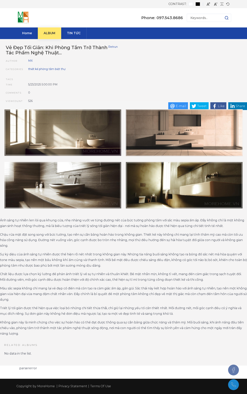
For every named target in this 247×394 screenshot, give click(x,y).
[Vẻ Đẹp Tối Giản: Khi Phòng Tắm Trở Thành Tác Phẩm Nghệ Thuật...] (62, 133)
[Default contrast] (191, 4)
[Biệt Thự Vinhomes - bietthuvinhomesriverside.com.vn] (23, 17)
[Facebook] (233, 370)
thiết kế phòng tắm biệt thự (46, 69)
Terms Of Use (100, 386)
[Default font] (228, 4)
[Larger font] (208, 4)
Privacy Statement (72, 386)
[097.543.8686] (233, 384)
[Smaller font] (215, 4)
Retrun (113, 47)
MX (30, 60)
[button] (222, 18)
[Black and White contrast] (198, 4)
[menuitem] (27, 33)
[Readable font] (222, 4)
